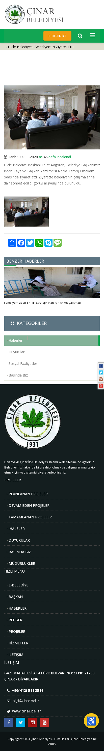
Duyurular (16, 352)
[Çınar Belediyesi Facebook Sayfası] (8, 722)
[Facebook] (101, 366)
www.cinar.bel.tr (26, 711)
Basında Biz (18, 375)
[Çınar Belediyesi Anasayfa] (38, 14)
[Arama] (80, 36)
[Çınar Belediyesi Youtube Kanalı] (44, 722)
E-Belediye (57, 36)
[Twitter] (101, 372)
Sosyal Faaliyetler (23, 363)
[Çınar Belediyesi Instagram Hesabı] (32, 722)
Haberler (15, 340)
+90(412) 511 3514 (27, 690)
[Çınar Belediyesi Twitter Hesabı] (20, 722)
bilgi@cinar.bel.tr (26, 700)
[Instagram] (101, 379)
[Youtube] (101, 386)
